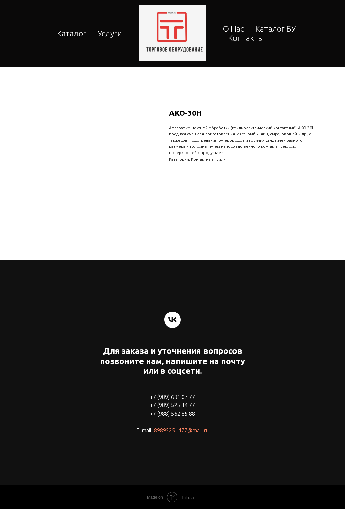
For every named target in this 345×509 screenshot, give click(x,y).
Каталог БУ (275, 28)
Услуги (110, 33)
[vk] (172, 320)
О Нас (233, 28)
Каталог (71, 33)
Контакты (246, 38)
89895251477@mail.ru (181, 430)
